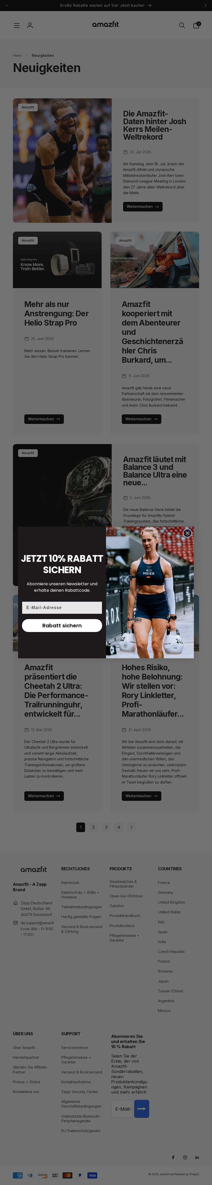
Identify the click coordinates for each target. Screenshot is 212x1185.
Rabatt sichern (62, 625)
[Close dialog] (187, 533)
